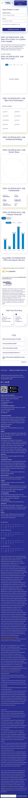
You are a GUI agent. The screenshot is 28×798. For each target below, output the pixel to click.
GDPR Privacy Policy (14, 514)
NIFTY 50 (3, 433)
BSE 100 (2, 436)
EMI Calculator (10, 445)
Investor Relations (5, 507)
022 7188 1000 (4, 412)
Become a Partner (5, 477)
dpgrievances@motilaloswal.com (8, 639)
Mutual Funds (12, 417)
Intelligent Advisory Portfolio (7, 419)
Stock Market (11, 486)
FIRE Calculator (22, 452)
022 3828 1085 (4, 404)
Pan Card (5, 501)
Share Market (4, 428)
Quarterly (8, 218)
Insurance (9, 424)
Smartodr (3, 516)
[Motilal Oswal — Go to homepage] (6, 3)
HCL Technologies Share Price (8, 466)
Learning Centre (14, 472)
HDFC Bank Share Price (6, 461)
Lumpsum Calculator (6, 443)
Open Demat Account (20, 1)
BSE (1, 505)
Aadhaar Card (11, 501)
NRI (4, 489)
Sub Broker (23, 487)
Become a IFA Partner (6, 479)
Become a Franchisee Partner (17, 477)
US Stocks (17, 419)
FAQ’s (8, 482)
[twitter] (4, 382)
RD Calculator (18, 440)
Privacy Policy (20, 516)
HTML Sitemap (12, 517)
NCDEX (9, 505)
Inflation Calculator (20, 450)
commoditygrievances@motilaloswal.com (10, 671)
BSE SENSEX (8, 433)
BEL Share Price (21, 468)
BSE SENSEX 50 (8, 436)
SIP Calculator (4, 440)
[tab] (6, 65)
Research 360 (4, 456)
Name (4, 18)
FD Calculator (11, 440)
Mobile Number (6, 13)
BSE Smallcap (20, 433)
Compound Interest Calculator (8, 442)
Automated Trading (10, 491)
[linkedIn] (8, 382)
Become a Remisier (16, 479)
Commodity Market (12, 428)
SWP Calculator (17, 445)
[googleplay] (13, 391)
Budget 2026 (4, 486)
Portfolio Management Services (17, 421)
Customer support (20, 482)
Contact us (3, 482)
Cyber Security (4, 517)
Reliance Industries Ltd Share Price (9, 468)
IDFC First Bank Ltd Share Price (8, 465)
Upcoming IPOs (4, 417)
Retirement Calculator (21, 442)
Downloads (22, 514)
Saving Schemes (20, 501)
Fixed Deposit (4, 422)
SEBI (6, 505)
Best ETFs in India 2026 (13, 498)
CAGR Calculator (16, 443)
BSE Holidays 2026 (14, 494)
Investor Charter (5, 514)
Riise (23, 456)
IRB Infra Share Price (20, 465)
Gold (2, 489)
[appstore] (13, 387)
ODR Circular (13, 516)
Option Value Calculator (12, 452)
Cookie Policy (19, 507)
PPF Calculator (10, 449)
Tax (2, 501)
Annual (3, 218)
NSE (4, 505)
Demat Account (18, 486)
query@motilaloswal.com (7, 402)
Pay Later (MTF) (11, 422)
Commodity (9, 489)
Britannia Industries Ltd (21, 466)
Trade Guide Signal (12, 456)
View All (23, 362)
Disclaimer (12, 507)
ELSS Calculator (17, 449)
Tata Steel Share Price (17, 461)
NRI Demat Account (21, 417)
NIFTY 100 (23, 435)
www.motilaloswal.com (10, 788)
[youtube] (6, 382)
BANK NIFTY (14, 433)
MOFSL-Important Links (17, 505)
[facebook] (1, 382)
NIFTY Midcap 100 (16, 435)
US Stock (18, 487)
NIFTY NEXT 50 (8, 435)
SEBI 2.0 (8, 516)
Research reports (5, 472)
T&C (19, 24)
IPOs (7, 487)
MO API (19, 456)
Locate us (12, 482)
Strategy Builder (4, 458)
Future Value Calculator (12, 447)
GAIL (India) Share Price (18, 463)
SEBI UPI (20, 4)
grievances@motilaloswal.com (8, 637)
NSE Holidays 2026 (5, 494)
